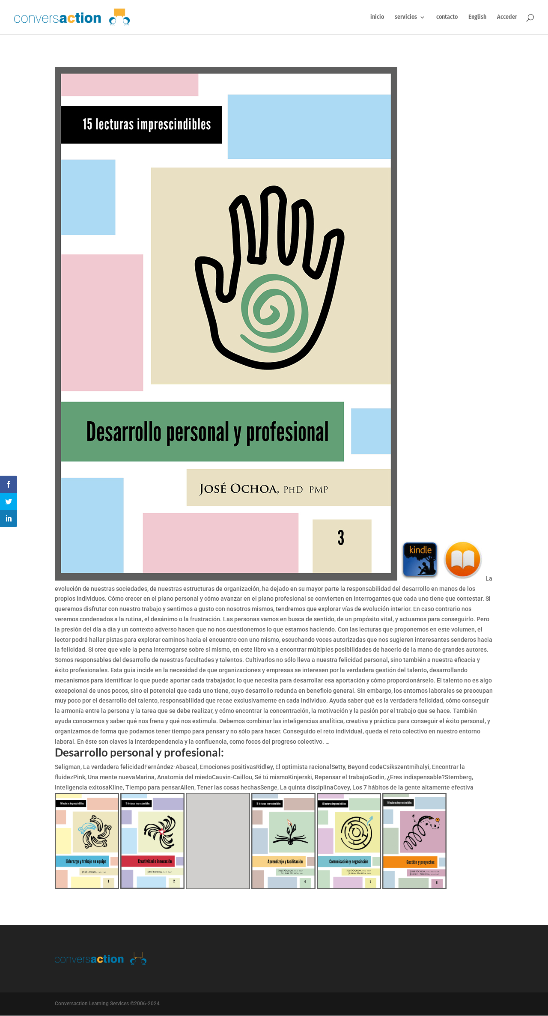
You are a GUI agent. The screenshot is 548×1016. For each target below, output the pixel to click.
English (477, 17)
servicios (406, 17)
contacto (447, 17)
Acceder (507, 17)
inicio (377, 17)
